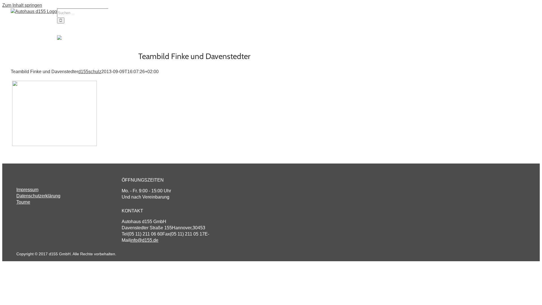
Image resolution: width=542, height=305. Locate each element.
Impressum (27, 189)
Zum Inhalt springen (22, 5)
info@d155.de (144, 240)
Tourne (23, 202)
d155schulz (89, 71)
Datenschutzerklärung (38, 195)
